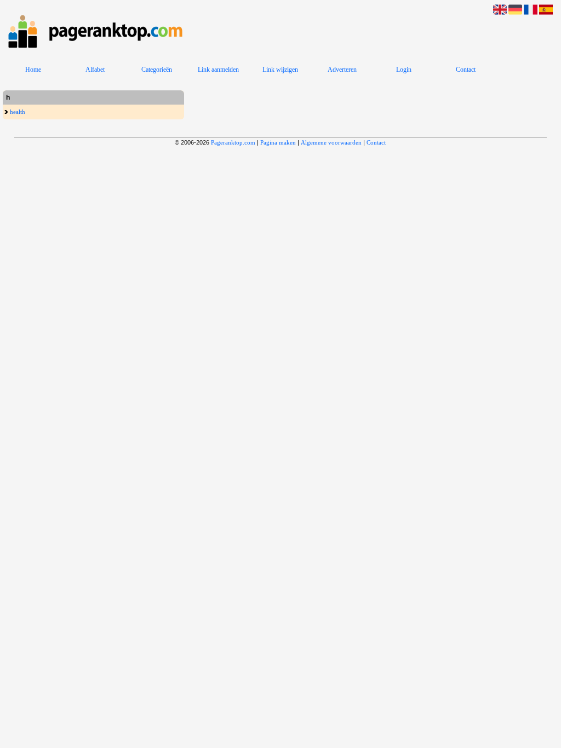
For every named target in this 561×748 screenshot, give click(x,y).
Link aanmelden (218, 69)
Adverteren (342, 69)
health (16, 111)
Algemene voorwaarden (331, 142)
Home (33, 69)
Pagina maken (278, 142)
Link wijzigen (280, 69)
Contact (466, 69)
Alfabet (95, 69)
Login (403, 69)
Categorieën (156, 69)
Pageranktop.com (233, 142)
